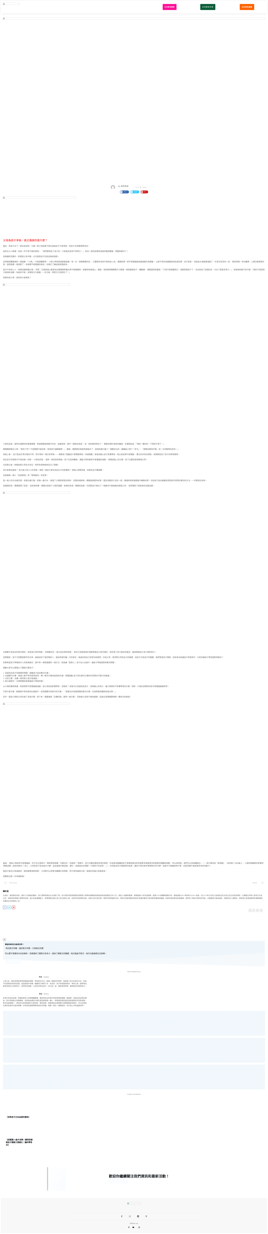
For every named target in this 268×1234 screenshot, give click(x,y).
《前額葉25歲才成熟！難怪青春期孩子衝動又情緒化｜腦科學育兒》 (20, 1134)
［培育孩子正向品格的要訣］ (20, 1109)
